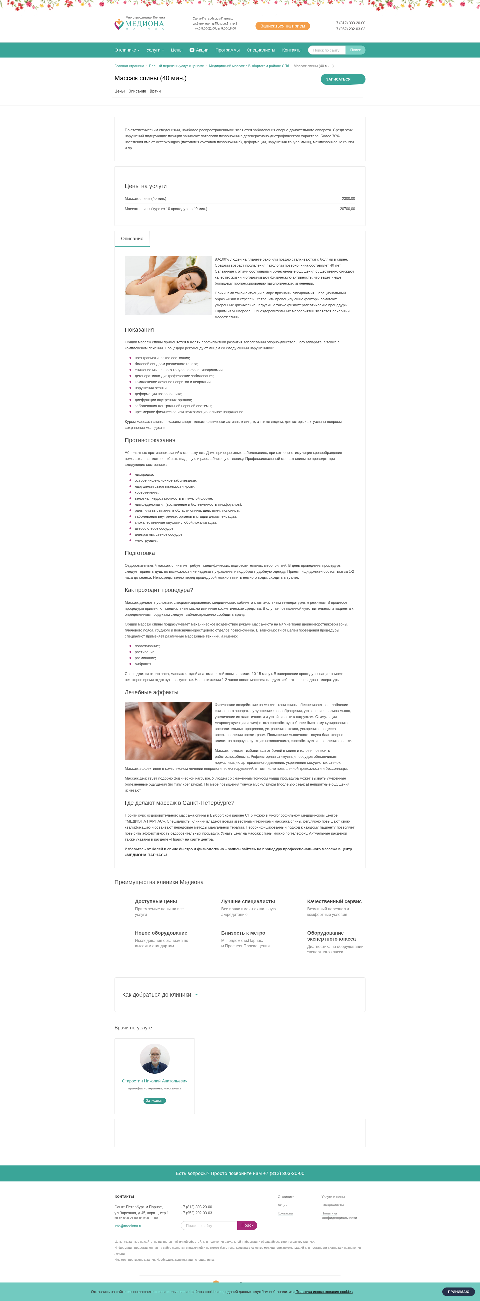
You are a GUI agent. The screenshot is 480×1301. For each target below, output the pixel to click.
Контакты (292, 50)
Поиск (355, 50)
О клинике (125, 50)
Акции (202, 50)
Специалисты (261, 50)
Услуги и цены (333, 1197)
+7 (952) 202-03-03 (349, 29)
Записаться (282, 26)
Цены (176, 50)
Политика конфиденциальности (339, 1215)
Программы (228, 50)
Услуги (153, 50)
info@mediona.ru (128, 1226)
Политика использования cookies (324, 1291)
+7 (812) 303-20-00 (349, 23)
